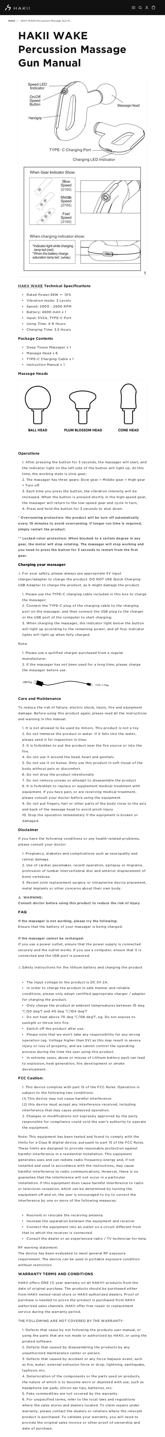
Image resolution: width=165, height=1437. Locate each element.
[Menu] (133, 7)
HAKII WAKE (30, 286)
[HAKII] (17, 7)
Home (11, 21)
